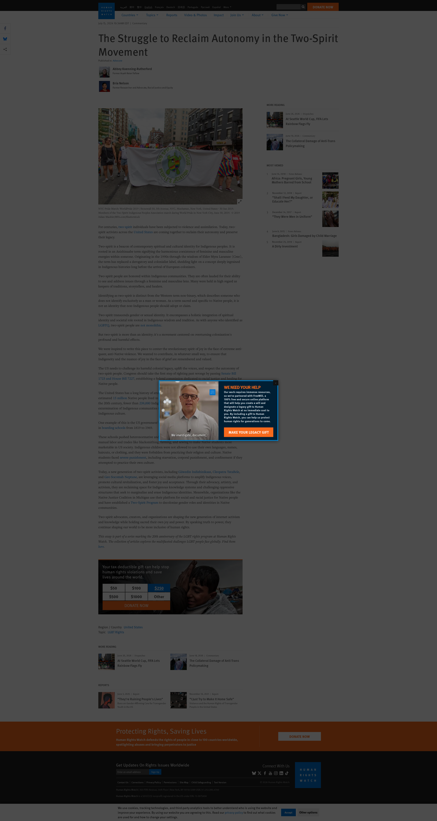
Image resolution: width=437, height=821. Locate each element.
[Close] (275, 382)
